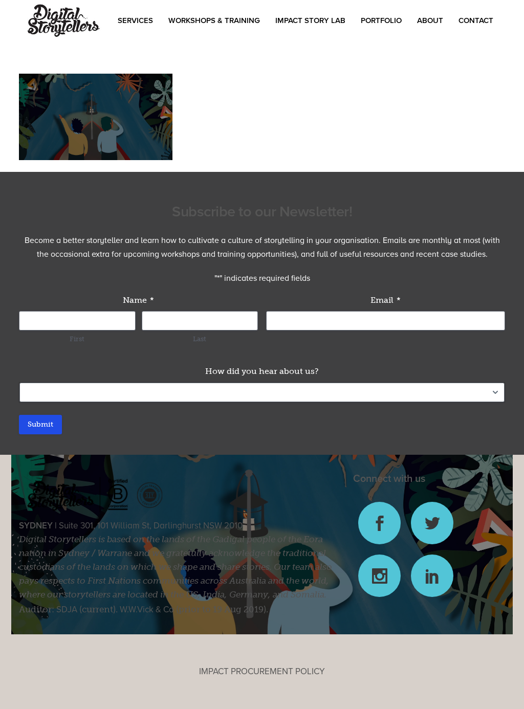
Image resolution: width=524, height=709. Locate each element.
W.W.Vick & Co (147, 609)
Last (199, 339)
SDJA (66, 609)
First (77, 339)
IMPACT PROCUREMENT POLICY (262, 671)
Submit (40, 424)
